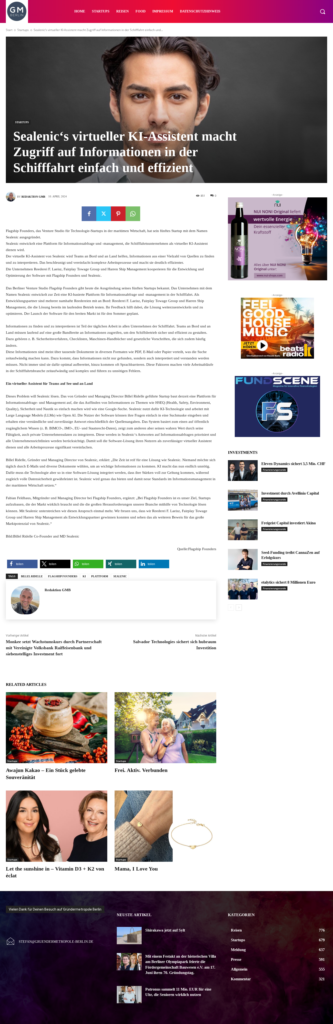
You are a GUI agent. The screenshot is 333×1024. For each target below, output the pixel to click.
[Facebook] (89, 213)
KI (84, 576)
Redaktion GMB (33, 196)
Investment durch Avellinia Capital (290, 493)
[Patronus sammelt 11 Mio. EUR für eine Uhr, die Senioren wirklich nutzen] (129, 994)
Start (9, 30)
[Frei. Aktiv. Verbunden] (165, 727)
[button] (322, 11)
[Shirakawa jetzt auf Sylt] (129, 935)
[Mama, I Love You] (165, 826)
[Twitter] (103, 213)
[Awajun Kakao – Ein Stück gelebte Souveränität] (56, 727)
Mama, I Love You (136, 869)
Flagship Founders (62, 576)
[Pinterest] (118, 213)
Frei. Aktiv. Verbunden (141, 770)
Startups (23, 30)
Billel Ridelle (32, 576)
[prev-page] (231, 607)
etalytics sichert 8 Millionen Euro (288, 582)
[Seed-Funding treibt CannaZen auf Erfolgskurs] (243, 559)
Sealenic (120, 576)
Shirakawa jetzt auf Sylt (165, 930)
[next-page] (239, 607)
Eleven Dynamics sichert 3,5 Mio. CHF (293, 464)
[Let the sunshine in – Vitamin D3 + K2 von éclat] (56, 826)
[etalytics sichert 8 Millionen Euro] (243, 589)
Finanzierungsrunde (274, 469)
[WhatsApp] (133, 213)
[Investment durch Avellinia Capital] (243, 500)
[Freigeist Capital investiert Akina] (243, 529)
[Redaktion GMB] (11, 197)
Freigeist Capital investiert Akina (288, 523)
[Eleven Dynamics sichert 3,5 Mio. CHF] (243, 470)
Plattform (99, 576)
